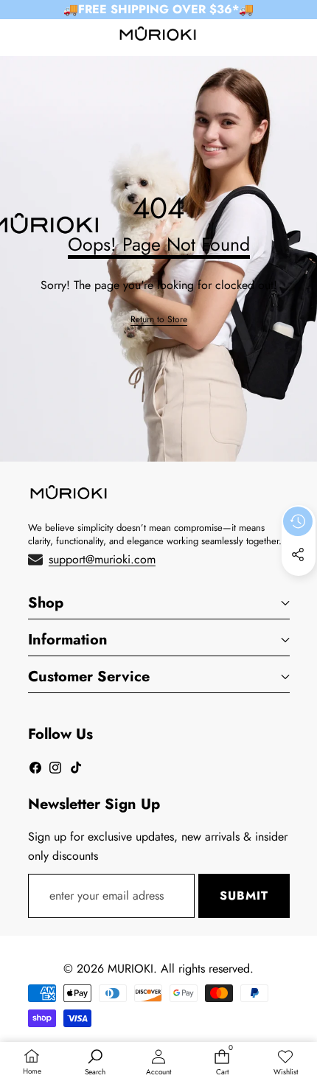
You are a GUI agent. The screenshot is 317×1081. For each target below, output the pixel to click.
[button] (299, 36)
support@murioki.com (102, 559)
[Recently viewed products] (298, 521)
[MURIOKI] (157, 37)
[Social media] (298, 554)
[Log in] (265, 36)
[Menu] (16, 36)
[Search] (51, 36)
